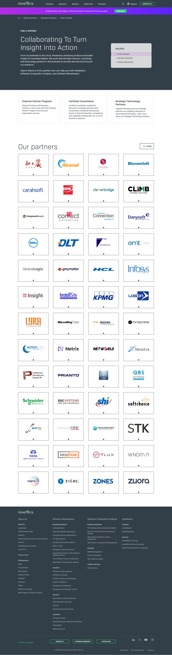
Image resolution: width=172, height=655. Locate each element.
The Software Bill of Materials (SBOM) (101, 528)
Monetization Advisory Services (64, 598)
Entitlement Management (62, 571)
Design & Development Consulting (135, 548)
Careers (21, 542)
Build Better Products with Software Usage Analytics (66, 554)
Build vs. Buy (57, 546)
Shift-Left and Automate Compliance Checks (101, 532)
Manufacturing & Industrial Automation (67, 621)
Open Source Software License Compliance (98, 538)
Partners (21, 535)
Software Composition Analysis (102, 518)
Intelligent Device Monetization (64, 535)
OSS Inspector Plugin (95, 559)
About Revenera (30, 18)
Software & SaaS (59, 618)
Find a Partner (123, 54)
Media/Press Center (25, 531)
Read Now (120, 11)
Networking (57, 625)
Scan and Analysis (94, 555)
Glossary (21, 578)
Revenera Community (83, 641)
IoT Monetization (59, 538)
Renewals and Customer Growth (65, 589)
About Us (22, 518)
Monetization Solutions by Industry (66, 562)
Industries (56, 614)
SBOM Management (94, 551)
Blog (20, 564)
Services (56, 594)
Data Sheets (22, 571)
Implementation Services (62, 602)
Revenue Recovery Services (63, 609)
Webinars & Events (25, 589)
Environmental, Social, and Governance (33, 538)
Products (56, 567)
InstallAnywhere (128, 531)
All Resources (23, 560)
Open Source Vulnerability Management (102, 542)
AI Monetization (58, 528)
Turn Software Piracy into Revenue (66, 558)
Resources (23, 554)
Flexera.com (106, 641)
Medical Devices (59, 629)
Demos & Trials (23, 574)
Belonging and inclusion (27, 546)
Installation (127, 518)
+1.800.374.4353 (26, 642)
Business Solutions (60, 524)
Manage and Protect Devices (63, 549)
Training (56, 605)
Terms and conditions (137, 650)
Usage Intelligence (60, 582)
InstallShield (126, 528)
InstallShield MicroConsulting (133, 544)
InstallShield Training (130, 540)
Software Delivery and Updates (64, 578)
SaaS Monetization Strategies (64, 531)
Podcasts (21, 582)
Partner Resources (125, 62)
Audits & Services (93, 564)
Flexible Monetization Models (64, 542)
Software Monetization (63, 518)
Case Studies (23, 567)
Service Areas (92, 568)
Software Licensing (60, 575)
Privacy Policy (124, 650)
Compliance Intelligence (62, 585)
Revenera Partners (49, 18)
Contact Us (147, 4)
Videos (20, 585)
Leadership (22, 528)
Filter (149, 146)
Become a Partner (125, 58)
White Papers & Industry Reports (30, 592)
